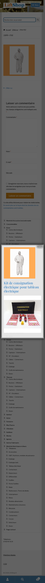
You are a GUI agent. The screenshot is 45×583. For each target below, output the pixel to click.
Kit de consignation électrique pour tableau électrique (21, 287)
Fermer (40, 246)
